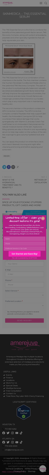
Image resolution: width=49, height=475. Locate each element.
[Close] (43, 218)
